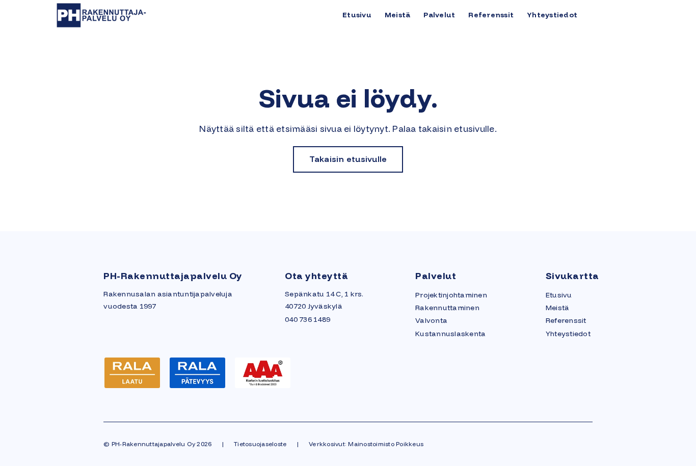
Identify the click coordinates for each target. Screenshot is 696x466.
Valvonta (431, 320)
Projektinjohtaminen (451, 294)
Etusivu (356, 14)
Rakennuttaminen (447, 307)
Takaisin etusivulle (348, 159)
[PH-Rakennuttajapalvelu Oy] (129, 14)
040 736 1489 (307, 319)
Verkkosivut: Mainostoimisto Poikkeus (366, 444)
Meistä (398, 14)
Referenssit (491, 14)
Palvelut (439, 14)
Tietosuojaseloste (260, 444)
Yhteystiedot (552, 14)
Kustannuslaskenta (450, 333)
